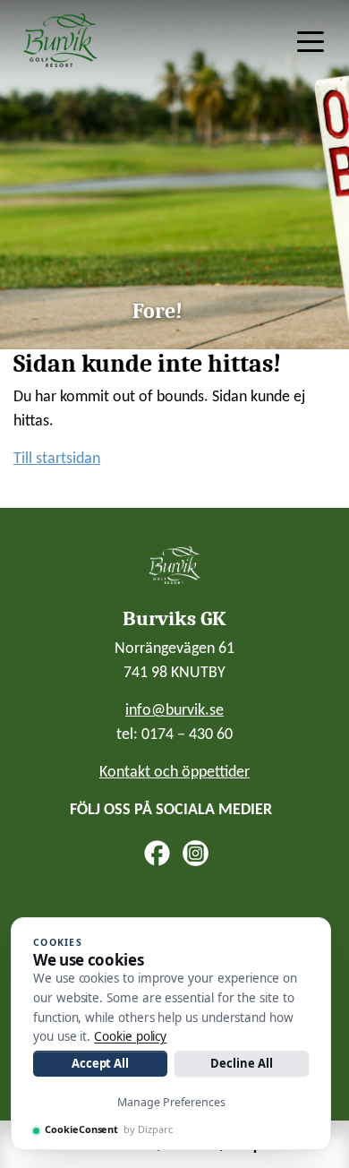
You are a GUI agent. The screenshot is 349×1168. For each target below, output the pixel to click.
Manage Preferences (171, 1102)
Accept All (100, 1063)
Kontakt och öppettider (174, 772)
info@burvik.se (174, 710)
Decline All (241, 1063)
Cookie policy (130, 1036)
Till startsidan (56, 459)
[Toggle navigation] (310, 40)
